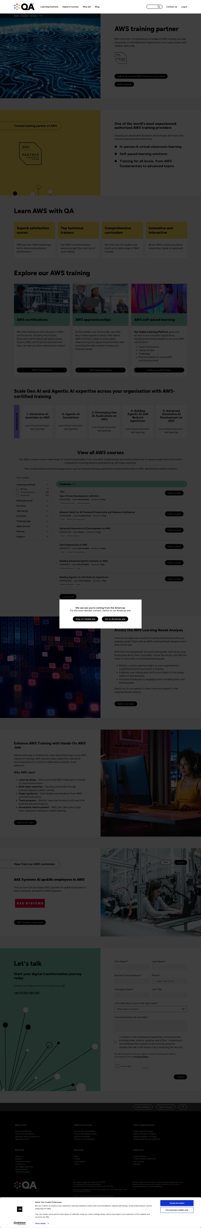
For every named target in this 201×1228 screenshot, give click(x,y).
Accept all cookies (177, 1203)
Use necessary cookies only (177, 1210)
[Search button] (159, 6)
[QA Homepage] (24, 6)
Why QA (87, 6)
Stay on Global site (85, 619)
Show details (40, 1223)
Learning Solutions (49, 6)
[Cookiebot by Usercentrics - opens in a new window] (20, 1223)
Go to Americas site (115, 619)
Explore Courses (71, 6)
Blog (97, 6)
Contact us (171, 6)
